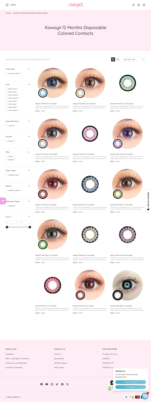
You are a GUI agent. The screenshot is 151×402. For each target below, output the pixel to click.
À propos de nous (110, 354)
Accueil (8, 13)
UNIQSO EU (16, 397)
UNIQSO (106, 358)
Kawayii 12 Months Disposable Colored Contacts (30, 13)
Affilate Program (60, 363)
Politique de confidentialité (16, 363)
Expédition (10, 354)
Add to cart (52, 98)
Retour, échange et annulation (17, 358)
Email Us (57, 354)
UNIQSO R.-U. (108, 363)
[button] (113, 59)
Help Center (59, 367)
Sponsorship (59, 358)
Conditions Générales (14, 367)
